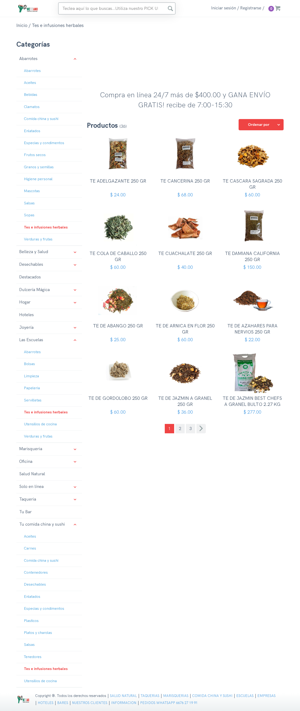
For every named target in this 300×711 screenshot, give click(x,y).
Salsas (29, 203)
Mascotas (32, 191)
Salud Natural (32, 474)
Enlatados (32, 131)
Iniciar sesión (223, 8)
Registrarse (250, 8)
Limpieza (31, 376)
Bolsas (29, 364)
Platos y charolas (38, 633)
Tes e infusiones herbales (46, 227)
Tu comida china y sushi (42, 524)
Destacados (30, 277)
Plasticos (31, 621)
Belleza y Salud (33, 251)
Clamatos (32, 107)
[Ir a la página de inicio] (28, 8)
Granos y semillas (39, 167)
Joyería (26, 327)
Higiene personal (38, 179)
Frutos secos (35, 155)
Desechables (31, 264)
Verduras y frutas (38, 239)
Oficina (25, 461)
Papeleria (32, 388)
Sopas (29, 215)
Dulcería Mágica (34, 289)
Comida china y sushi (41, 119)
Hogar (24, 302)
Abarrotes (28, 58)
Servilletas (32, 400)
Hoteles (26, 314)
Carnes (30, 548)
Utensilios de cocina (40, 424)
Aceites (30, 83)
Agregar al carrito (119, 168)
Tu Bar (25, 511)
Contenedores (36, 572)
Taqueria (27, 499)
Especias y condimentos (44, 143)
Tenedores (32, 657)
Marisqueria (30, 448)
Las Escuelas (31, 339)
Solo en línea (31, 486)
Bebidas (30, 95)
